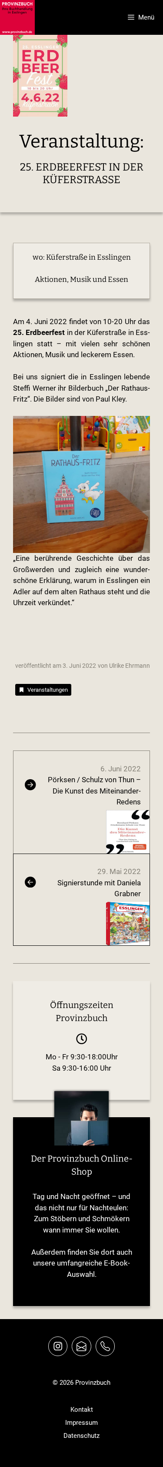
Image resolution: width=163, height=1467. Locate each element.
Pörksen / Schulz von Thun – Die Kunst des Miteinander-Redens (94, 790)
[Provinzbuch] (17, 17)
